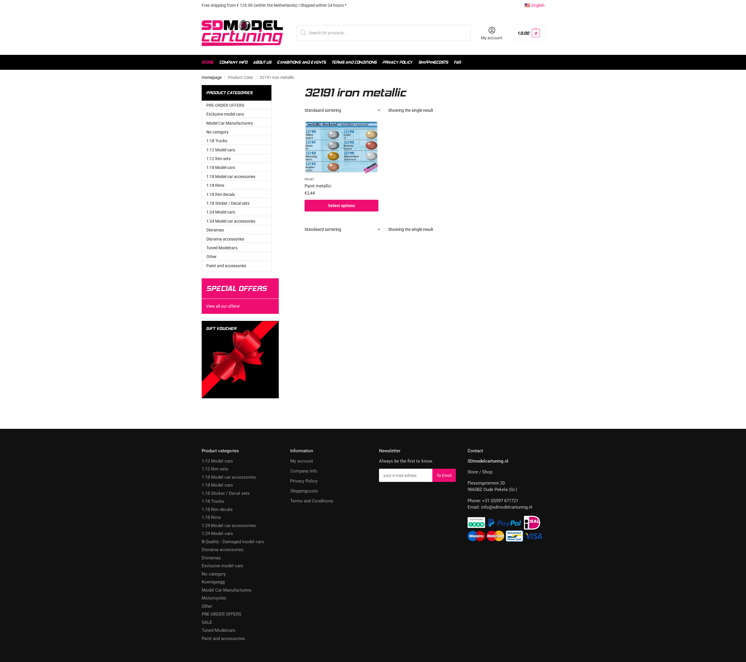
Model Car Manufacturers (229, 123)
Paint (310, 179)
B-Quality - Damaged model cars (233, 541)
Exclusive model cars (225, 114)
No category (217, 132)
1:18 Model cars (220, 167)
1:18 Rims (215, 185)
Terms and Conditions (311, 501)
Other (211, 256)
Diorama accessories (225, 239)
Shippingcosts (304, 491)
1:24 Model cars (220, 212)
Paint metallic (318, 186)
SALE (207, 622)
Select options (341, 205)
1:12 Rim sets (218, 158)
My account (491, 37)
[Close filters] (289, 88)
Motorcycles (214, 598)
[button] (528, 33)
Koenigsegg (213, 582)
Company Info (303, 471)
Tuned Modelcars (221, 248)
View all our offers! (223, 306)
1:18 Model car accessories (230, 176)
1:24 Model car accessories (230, 221)
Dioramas (215, 230)
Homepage (212, 77)
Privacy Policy (303, 481)
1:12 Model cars (220, 150)
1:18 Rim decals (220, 194)
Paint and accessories (226, 265)
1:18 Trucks (216, 140)
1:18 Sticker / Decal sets (227, 203)
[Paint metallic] (342, 147)
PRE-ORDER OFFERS (225, 105)
